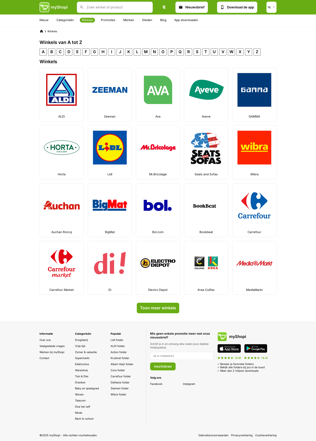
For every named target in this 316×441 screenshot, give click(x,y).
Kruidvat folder (120, 358)
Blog (163, 20)
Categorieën (65, 20)
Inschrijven (163, 366)
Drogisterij (81, 340)
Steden (147, 20)
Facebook (156, 384)
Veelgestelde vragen (52, 346)
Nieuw (44, 20)
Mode (78, 412)
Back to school (84, 418)
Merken (128, 20)
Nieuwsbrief (195, 7)
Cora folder (118, 370)
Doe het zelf (82, 406)
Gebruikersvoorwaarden (213, 435)
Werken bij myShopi (52, 352)
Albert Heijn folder (122, 364)
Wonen (79, 394)
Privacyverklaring (242, 435)
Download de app (240, 7)
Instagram (189, 384)
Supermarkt (82, 358)
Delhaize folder (120, 382)
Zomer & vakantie (86, 352)
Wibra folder (118, 394)
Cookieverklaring (265, 435)
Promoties (108, 20)
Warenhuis (81, 370)
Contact (44, 358)
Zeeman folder (120, 388)
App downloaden (186, 20)
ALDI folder (118, 346)
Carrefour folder (121, 376)
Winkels (87, 20)
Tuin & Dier (82, 376)
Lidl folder (117, 340)
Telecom (80, 400)
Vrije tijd (80, 346)
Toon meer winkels (158, 308)
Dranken (80, 382)
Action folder (119, 352)
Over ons (45, 340)
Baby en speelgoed (87, 388)
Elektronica (82, 364)
